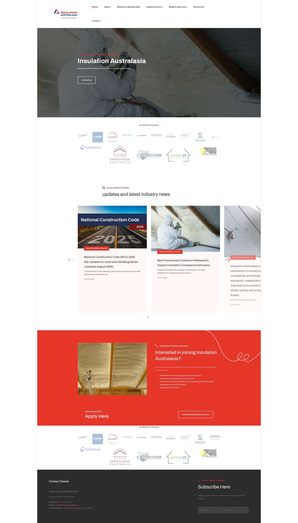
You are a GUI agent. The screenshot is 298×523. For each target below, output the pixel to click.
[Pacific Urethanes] (185, 135)
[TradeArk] (207, 151)
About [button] (107, 7)
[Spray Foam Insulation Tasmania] (149, 155)
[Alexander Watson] (83, 135)
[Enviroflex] (127, 135)
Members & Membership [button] (128, 7)
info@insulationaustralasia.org (67, 505)
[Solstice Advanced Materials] (90, 147)
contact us (86, 80)
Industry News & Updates (96, 248)
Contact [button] (96, 21)
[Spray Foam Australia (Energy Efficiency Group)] (119, 155)
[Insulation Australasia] (66, 14)
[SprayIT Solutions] (178, 155)
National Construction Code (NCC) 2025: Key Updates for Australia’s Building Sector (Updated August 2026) (111, 262)
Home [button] (94, 7)
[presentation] (71, 260)
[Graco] (141, 135)
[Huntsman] (156, 135)
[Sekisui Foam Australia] (215, 137)
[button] (148, 317)
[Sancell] (200, 137)
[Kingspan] (171, 135)
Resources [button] (198, 7)
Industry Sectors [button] (154, 7)
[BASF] (97, 137)
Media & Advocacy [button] (177, 7)
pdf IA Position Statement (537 (242, 300)
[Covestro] (112, 137)
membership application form (195, 414)
